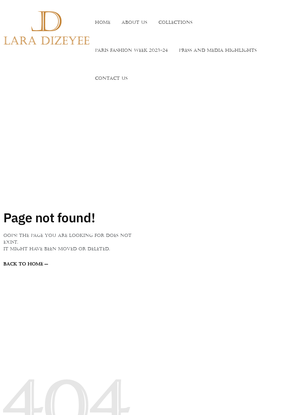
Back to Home (23, 264)
